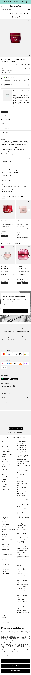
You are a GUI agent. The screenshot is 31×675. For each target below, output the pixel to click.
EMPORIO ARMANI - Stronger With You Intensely (22, 451)
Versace (4, 474)
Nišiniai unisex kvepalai (8, 564)
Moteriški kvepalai (7, 625)
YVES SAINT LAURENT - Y (23, 465)
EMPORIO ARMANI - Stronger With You (22, 446)
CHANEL (4, 459)
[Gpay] (15, 354)
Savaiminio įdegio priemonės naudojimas (23, 611)
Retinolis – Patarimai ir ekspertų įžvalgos (22, 528)
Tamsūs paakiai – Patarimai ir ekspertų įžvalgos (22, 590)
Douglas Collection (7, 447)
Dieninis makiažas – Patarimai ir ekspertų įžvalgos (22, 606)
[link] (7, 218)
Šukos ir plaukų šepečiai (8, 546)
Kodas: (22, 1)
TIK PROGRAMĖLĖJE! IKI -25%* (11, 1)
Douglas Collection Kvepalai (7, 558)
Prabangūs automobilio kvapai (23, 520)
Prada (3, 482)
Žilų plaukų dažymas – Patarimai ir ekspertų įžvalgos (22, 595)
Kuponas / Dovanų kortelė (7, 555)
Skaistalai (4, 567)
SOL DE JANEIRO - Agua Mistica (23, 488)
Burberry (4, 484)
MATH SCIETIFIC (6, 452)
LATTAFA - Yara (21, 495)
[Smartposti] (9, 363)
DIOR (3, 457)
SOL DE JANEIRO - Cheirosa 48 (21, 442)
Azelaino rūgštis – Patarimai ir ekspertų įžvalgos (22, 601)
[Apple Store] (14, 379)
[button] (15, 393)
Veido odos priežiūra (11, 13)
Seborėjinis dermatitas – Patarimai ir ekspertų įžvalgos (23, 575)
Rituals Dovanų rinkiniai (8, 541)
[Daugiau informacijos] (28, 90)
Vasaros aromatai (6, 622)
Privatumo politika (15, 413)
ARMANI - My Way (21, 468)
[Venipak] (26, 363)
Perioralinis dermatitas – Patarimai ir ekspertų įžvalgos (23, 580)
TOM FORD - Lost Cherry (23, 502)
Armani (4, 479)
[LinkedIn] (13, 386)
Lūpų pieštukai (6, 573)
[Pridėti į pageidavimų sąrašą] (29, 21)
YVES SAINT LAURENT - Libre (23, 509)
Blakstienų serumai (7, 539)
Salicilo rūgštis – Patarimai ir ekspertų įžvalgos (22, 543)
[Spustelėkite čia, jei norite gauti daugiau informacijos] (26, 2)
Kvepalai (4, 521)
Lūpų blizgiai (5, 549)
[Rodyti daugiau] (29, 13)
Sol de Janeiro (6, 449)
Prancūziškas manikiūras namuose (23, 564)
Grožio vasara (6, 620)
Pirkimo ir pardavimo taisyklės (15, 422)
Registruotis (16, 311)
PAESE (4, 467)
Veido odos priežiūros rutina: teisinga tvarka (22, 547)
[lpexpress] (15, 363)
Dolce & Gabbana (7, 462)
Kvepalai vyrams (6, 536)
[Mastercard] (4, 354)
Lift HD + (5, 59)
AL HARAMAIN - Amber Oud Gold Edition (23, 462)
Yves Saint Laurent (7, 454)
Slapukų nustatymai (15, 425)
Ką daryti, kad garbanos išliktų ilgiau (23, 557)
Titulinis (3, 13)
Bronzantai (5, 562)
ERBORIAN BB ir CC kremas (7, 570)
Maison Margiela (6, 477)
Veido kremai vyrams (7, 551)
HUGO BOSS (5, 469)
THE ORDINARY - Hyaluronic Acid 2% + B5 (23, 498)
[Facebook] (2, 386)
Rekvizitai (15, 416)
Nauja (3, 531)
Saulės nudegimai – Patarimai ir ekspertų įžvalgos (22, 569)
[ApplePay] (20, 354)
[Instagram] (5, 386)
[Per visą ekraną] (29, 55)
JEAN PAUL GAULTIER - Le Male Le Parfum (23, 456)
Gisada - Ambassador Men (22, 471)
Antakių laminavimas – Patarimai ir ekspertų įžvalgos (22, 552)
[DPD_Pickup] (4, 367)
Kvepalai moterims (7, 526)
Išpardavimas (5, 524)
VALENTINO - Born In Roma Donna (22, 480)
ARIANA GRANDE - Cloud (21, 513)
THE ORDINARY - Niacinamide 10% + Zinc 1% (23, 476)
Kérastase (4, 472)
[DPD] (4, 363)
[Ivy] (26, 354)
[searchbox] (15, 9)
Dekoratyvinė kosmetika (8, 529)
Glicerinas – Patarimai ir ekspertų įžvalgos (23, 538)
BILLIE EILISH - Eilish (22, 459)
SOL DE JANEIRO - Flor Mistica (23, 505)
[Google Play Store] (5, 379)
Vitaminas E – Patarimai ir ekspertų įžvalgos (23, 585)
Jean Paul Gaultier (7, 464)
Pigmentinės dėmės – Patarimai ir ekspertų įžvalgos (22, 533)
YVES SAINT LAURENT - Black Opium (23, 492)
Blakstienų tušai (6, 544)
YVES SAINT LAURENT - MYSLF (23, 484)
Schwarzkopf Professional (5, 490)
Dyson (4, 444)
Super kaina (5, 534)
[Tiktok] (11, 386)
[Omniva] (20, 363)
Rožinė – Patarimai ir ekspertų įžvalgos (22, 560)
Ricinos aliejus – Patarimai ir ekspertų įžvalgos (23, 524)
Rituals (4, 442)
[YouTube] (8, 386)
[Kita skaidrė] (29, 210)
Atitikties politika (15, 419)
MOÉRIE (4, 487)
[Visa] (9, 354)
